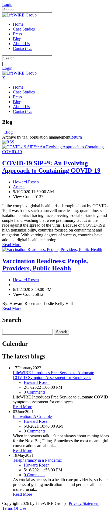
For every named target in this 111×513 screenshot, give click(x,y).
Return (76, 137)
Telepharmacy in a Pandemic (38, 460)
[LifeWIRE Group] (19, 15)
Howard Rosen (26, 182)
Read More (11, 244)
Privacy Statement (84, 503)
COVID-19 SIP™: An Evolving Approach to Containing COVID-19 (51, 167)
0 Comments (34, 392)
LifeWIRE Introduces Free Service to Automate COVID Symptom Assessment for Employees (53, 375)
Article (19, 187)
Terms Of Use (14, 508)
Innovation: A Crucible (32, 416)
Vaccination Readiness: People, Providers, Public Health (45, 264)
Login (7, 4)
